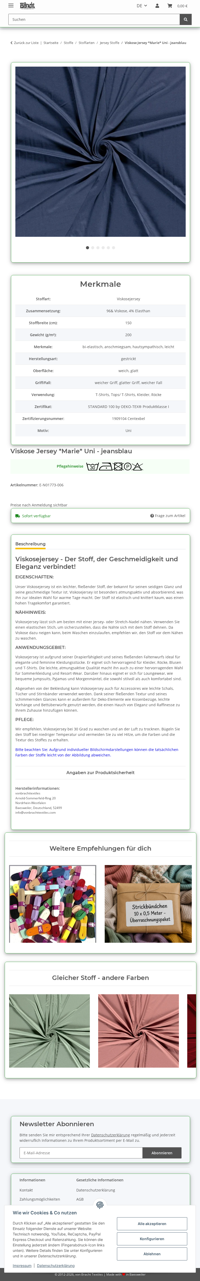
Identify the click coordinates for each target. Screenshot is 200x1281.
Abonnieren (162, 1152)
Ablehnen (152, 1254)
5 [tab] (108, 247)
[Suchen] (186, 19)
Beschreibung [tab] (30, 543)
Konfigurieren (152, 1239)
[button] (157, 6)
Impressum (22, 1265)
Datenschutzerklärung (56, 1265)
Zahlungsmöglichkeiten (40, 1199)
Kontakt (26, 1190)
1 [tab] (87, 247)
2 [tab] (92, 247)
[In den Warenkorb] (14, 59)
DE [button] (139, 6)
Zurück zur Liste (26, 42)
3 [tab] (97, 247)
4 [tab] (103, 247)
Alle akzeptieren (152, 1223)
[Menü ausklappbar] (11, 3)
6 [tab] (113, 247)
